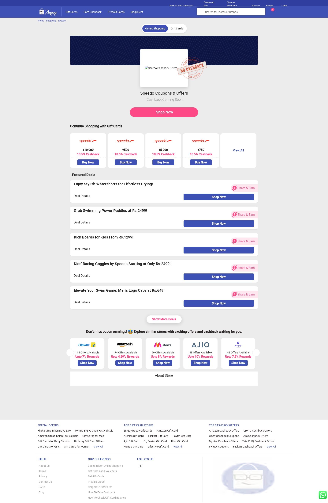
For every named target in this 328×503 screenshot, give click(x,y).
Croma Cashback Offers (258, 430)
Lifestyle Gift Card (158, 446)
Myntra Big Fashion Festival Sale (94, 430)
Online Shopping (155, 28)
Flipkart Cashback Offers (247, 446)
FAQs (42, 487)
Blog (41, 492)
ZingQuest (137, 12)
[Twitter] (140, 465)
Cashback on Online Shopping (105, 465)
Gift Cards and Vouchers (102, 471)
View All (98, 446)
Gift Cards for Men (93, 436)
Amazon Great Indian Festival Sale (58, 436)
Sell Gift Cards (96, 476)
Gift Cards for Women (76, 446)
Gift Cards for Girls (49, 446)
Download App (209, 3)
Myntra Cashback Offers (223, 441)
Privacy (43, 476)
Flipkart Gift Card (158, 436)
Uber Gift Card (179, 441)
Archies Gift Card (134, 436)
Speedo (62, 20)
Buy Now (88, 162)
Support (256, 5)
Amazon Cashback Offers (224, 430)
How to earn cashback (181, 5)
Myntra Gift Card (134, 446)
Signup (269, 5)
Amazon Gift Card (167, 430)
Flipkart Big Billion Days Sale (54, 430)
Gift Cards (71, 12)
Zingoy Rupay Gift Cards (138, 430)
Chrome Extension (232, 3)
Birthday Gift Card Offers (88, 441)
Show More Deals (164, 319)
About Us (44, 465)
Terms (42, 471)
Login (284, 5)
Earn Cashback (93, 12)
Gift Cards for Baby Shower (54, 441)
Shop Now (164, 112)
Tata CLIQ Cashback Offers (258, 441)
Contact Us (45, 481)
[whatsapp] (323, 495)
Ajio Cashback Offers (255, 436)
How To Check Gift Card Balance (107, 497)
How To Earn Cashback (101, 492)
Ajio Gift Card (131, 441)
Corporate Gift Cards (100, 487)
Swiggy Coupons (219, 446)
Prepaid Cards (116, 12)
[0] (272, 13)
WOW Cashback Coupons (224, 436)
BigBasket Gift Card (155, 441)
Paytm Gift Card (182, 436)
